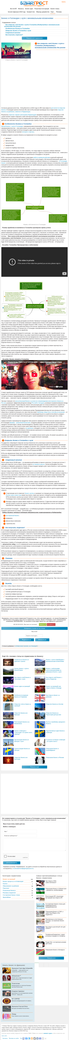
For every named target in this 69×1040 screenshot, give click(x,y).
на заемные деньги (39, 464)
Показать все (51, 958)
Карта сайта (4, 1035)
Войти (63, 2)
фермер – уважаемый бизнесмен (20, 422)
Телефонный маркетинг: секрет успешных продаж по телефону (55, 935)
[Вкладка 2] (41, 965)
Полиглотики (16, 983)
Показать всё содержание (34, 38)
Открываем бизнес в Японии (55, 757)
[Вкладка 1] (36, 965)
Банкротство (31, 12)
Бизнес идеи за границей (22, 686)
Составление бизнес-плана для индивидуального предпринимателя (55, 905)
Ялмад (14, 1014)
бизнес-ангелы (29, 493)
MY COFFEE (16, 999)
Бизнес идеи (29, 8)
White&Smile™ (16, 976)
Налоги (5, 883)
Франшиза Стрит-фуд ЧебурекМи (22, 968)
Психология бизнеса (9, 890)
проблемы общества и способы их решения (51, 412)
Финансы (21, 8)
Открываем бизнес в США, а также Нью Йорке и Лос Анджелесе (54, 913)
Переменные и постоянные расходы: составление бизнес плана (54, 920)
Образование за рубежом (11, 886)
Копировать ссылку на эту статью (34, 628)
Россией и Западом (38, 403)
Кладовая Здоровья (18, 991)
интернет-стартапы (28, 132)
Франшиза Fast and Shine (20, 1006)
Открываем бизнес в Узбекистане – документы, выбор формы (55, 889)
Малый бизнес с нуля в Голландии (12, 126)
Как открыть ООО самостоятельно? (50, 881)
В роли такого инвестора (13, 495)
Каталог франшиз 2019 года (16, 12)
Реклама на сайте (14, 1038)
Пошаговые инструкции (41, 8)
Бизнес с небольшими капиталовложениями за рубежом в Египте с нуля (53, 670)
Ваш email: (34, 631)
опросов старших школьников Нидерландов (22, 114)
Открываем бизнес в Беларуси (55, 949)
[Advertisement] (34, 86)
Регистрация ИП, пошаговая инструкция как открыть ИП (54, 897)
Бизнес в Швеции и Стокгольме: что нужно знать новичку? (23, 732)
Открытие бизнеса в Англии (54, 704)
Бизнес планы (54, 8)
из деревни (29, 428)
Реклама (59, 12)
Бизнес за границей (9, 879)
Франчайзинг (7, 897)
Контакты (5, 1038)
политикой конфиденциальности (23, 868)
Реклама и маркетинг (9, 892)
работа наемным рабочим (41, 157)
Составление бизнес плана (11, 895)
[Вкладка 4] (46, 965)
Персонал (6, 888)
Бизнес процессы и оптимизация (13, 881)
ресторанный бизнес (12, 515)
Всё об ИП (13, 8)
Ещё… (53, 12)
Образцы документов (42, 12)
